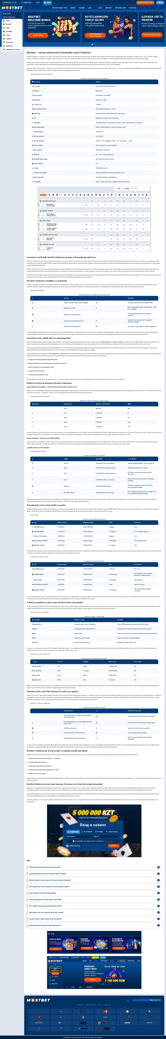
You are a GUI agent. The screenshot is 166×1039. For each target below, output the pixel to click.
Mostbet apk (120, 8)
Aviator (81, 1005)
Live (89, 8)
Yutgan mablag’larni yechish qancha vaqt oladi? (45, 899)
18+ (128, 1000)
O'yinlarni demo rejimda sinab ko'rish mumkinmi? (45, 919)
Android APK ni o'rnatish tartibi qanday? (42, 893)
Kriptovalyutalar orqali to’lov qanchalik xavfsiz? (45, 925)
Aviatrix (132, 8)
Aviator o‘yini (91, 1005)
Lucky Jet (107, 1005)
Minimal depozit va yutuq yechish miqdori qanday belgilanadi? (50, 880)
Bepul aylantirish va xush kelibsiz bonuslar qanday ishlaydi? (49, 886)
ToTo (100, 1005)
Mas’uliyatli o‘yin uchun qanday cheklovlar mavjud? (46, 912)
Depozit (108, 8)
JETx (100, 8)
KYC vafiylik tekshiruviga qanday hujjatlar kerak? (45, 906)
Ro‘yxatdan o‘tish (59, 8)
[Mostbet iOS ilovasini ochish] (16, 3)
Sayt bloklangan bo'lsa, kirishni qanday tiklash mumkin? (47, 874)
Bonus (73, 8)
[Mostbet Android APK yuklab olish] (13, 3)
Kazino (82, 8)
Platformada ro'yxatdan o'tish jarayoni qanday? (45, 867)
